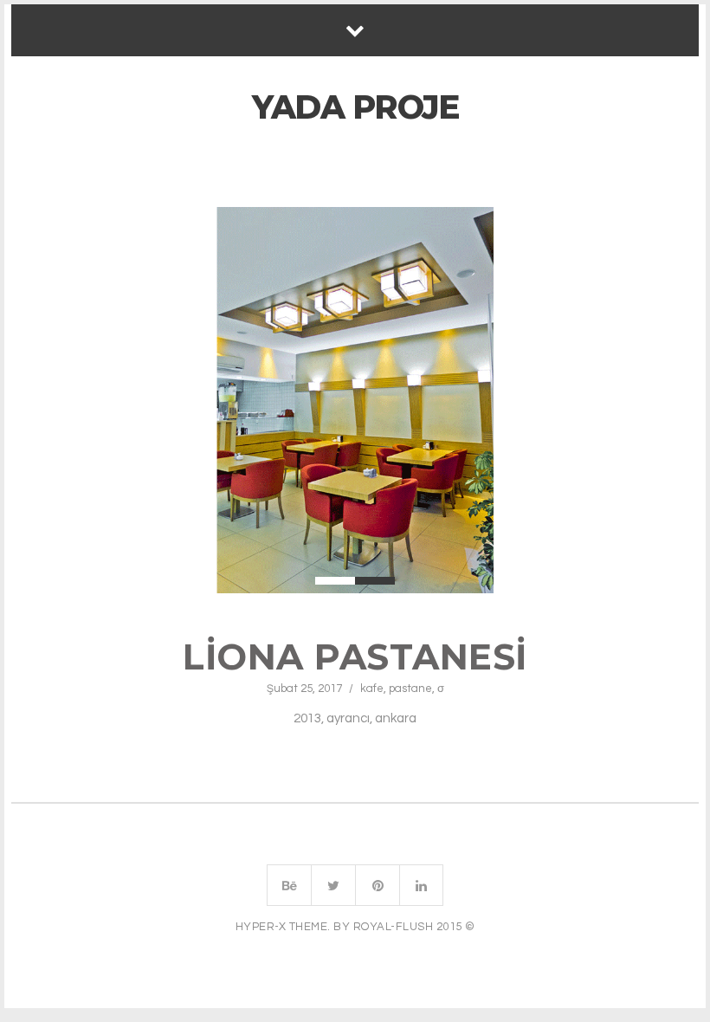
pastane (410, 688)
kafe (372, 688)
